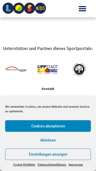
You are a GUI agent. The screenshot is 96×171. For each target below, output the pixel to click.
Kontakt (48, 89)
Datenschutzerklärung (52, 165)
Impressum (76, 165)
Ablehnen (48, 140)
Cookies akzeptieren (48, 126)
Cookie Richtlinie (24, 165)
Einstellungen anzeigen (48, 154)
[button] (82, 9)
